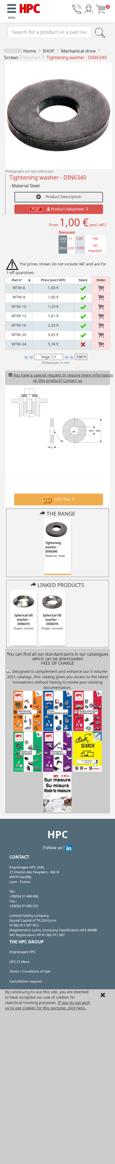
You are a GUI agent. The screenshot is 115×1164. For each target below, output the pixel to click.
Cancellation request (25, 981)
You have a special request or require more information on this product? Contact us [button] (61, 378)
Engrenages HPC (22, 952)
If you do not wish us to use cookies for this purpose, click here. (47, 1005)
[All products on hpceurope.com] (87, 751)
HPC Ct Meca (19, 961)
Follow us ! (54, 847)
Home (29, 51)
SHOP (49, 51)
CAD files (62, 499)
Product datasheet (67, 208)
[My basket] (101, 9)
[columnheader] (18, 280)
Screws (11, 57)
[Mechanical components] (30, 7)
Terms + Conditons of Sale (29, 971)
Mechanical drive (79, 51)
